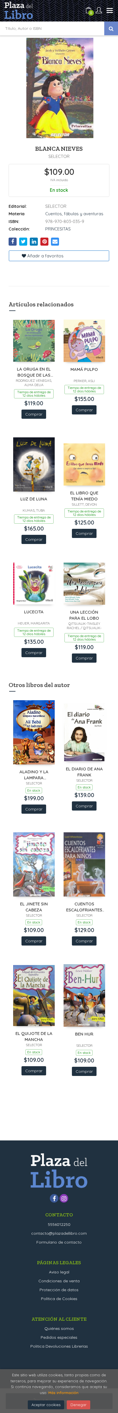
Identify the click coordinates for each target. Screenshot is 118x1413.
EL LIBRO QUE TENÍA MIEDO (84, 495)
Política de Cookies (59, 1298)
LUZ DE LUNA (33, 499)
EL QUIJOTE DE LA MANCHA (33, 1036)
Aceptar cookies (46, 1404)
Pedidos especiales (59, 1337)
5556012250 (59, 1224)
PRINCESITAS (58, 229)
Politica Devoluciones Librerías (59, 1346)
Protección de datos (59, 1289)
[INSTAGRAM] (64, 1198)
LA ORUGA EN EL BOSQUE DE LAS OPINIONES (34, 371)
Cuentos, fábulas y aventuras (74, 213)
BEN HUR (84, 1034)
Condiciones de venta (59, 1280)
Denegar (78, 1404)
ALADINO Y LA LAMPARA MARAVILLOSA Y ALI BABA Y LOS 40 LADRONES (34, 774)
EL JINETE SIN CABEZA (34, 906)
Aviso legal (59, 1272)
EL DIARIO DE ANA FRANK (84, 771)
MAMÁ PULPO (84, 369)
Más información (63, 1392)
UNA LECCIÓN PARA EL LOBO (84, 615)
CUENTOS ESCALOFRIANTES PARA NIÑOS (84, 906)
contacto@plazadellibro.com (59, 1233)
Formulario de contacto (59, 1242)
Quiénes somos (59, 1328)
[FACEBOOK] (54, 1198)
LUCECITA (34, 611)
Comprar (33, 414)
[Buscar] (111, 28)
